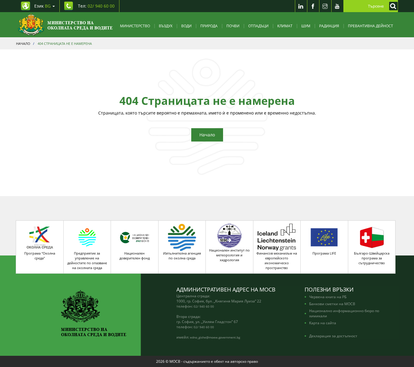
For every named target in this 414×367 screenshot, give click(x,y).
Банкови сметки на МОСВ (332, 303)
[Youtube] (337, 6)
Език (42, 6)
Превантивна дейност (370, 25)
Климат (284, 25)
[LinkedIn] (301, 6)
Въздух (165, 25)
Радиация (329, 25)
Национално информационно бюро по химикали (344, 313)
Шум (305, 25)
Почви (232, 25)
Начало (207, 135)
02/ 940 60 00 (204, 306)
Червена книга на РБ (327, 296)
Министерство (135, 25)
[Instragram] (325, 6)
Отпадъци (258, 25)
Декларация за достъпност (333, 335)
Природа (209, 25)
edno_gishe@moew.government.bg (215, 337)
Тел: (96, 6)
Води (186, 25)
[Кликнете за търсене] (391, 6)
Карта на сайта (322, 322)
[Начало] (65, 25)
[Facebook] (313, 6)
